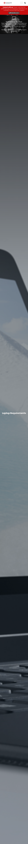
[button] (21, 3)
